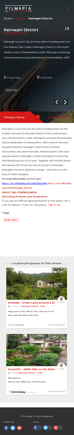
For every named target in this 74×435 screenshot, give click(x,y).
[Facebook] (6, 428)
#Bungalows (14, 378)
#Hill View (33, 315)
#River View (32, 311)
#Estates (23, 315)
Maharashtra (11, 32)
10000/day (23, 392)
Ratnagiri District (30, 306)
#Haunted (13, 315)
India (23, 32)
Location (20, 18)
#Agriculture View (17, 311)
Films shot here (58, 117)
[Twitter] (12, 428)
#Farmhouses (39, 382)
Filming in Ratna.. (14, 117)
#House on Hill (46, 311)
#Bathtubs (26, 382)
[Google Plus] (19, 428)
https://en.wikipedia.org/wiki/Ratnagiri (24, 183)
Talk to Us (53, 204)
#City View (12, 90)
